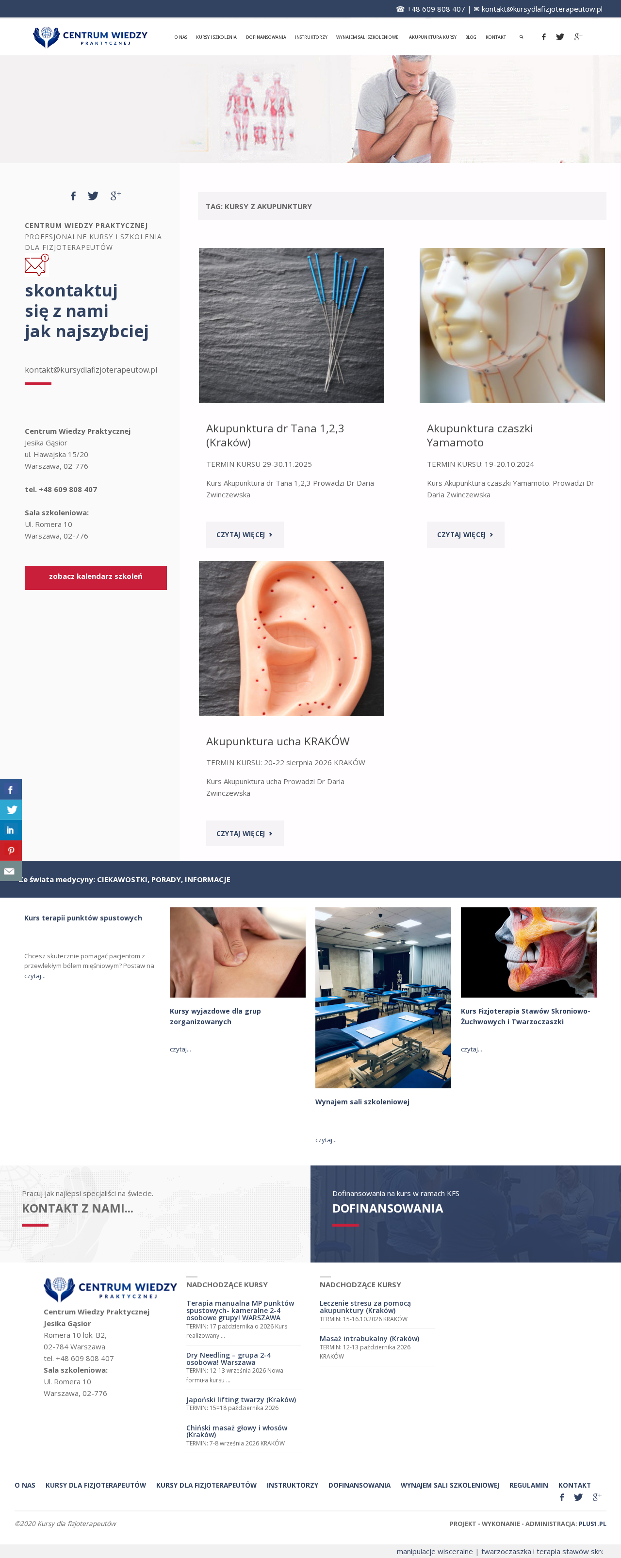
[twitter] (560, 37)
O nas (25, 1485)
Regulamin (528, 1485)
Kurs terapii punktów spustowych (83, 917)
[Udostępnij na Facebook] (11, 789)
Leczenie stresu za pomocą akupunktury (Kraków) (365, 1306)
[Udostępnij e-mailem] (11, 871)
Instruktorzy (292, 1485)
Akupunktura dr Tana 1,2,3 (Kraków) (275, 435)
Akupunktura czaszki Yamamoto (480, 435)
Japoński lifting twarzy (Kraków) (241, 1399)
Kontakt (574, 1485)
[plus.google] (579, 37)
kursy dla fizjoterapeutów (96, 1485)
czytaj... (35, 975)
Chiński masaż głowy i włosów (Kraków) (236, 1431)
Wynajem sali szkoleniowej (362, 1101)
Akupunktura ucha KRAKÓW (278, 741)
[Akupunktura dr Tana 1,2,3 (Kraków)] (291, 325)
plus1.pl (592, 1523)
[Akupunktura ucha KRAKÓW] (291, 638)
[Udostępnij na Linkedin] (11, 830)
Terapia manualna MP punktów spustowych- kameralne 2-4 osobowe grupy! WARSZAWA (240, 1310)
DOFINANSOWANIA (387, 1208)
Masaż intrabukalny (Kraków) (369, 1338)
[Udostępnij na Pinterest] (11, 850)
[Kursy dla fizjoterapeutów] (90, 37)
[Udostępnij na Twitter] (11, 810)
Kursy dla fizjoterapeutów (206, 1485)
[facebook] (544, 37)
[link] (521, 37)
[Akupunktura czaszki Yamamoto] (512, 325)
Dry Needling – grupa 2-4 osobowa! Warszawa (228, 1358)
